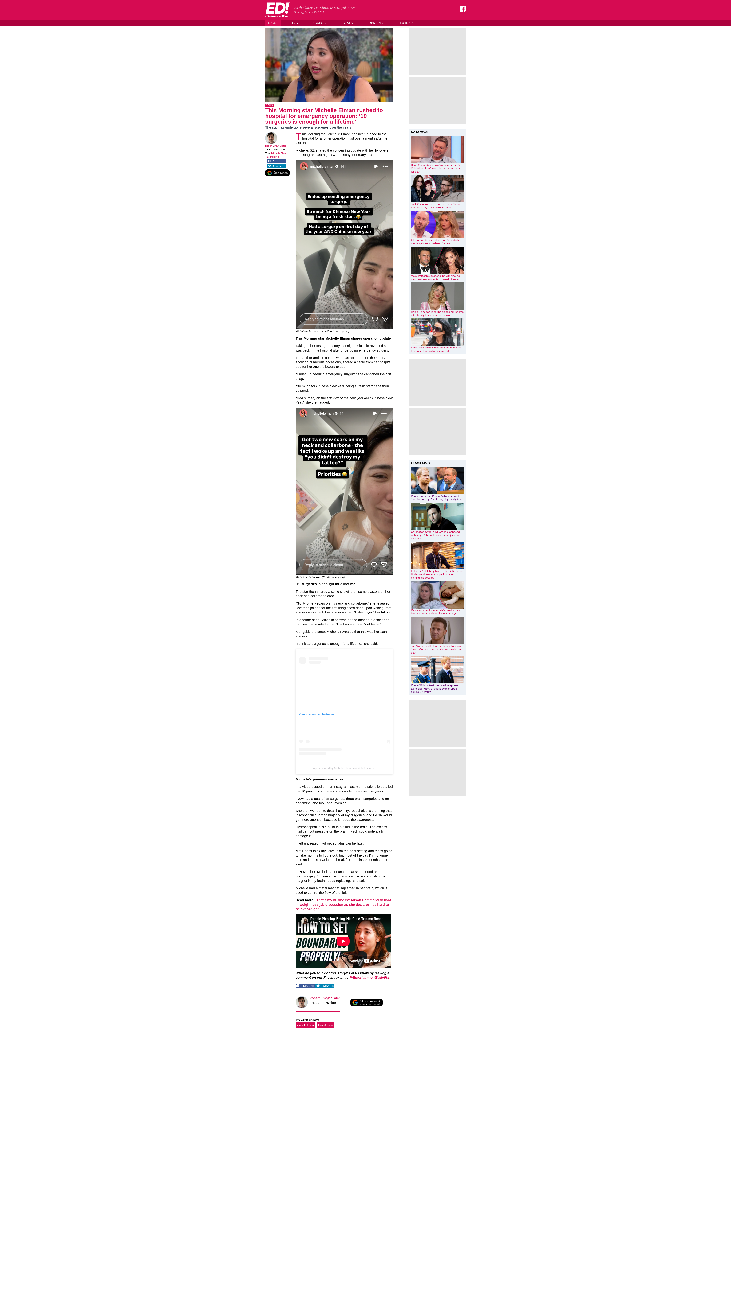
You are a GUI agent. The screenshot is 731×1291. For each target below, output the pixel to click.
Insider (406, 23)
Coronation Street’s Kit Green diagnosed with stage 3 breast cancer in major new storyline (435, 535)
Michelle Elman (279, 153)
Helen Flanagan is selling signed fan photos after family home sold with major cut (437, 313)
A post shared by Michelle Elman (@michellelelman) (344, 768)
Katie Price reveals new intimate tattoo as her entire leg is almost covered (436, 349)
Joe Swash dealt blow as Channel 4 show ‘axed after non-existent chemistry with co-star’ (436, 649)
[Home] (277, 10)
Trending (376, 23)
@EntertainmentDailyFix (369, 977)
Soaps (319, 23)
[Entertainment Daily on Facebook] (463, 8)
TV (295, 23)
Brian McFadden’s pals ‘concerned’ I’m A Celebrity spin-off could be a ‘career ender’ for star (436, 168)
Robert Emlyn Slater (275, 146)
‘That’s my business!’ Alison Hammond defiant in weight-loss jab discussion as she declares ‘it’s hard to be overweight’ (343, 904)
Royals (346, 23)
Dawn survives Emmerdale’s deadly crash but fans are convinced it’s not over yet (436, 612)
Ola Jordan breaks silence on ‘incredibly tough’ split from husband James (435, 242)
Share (277, 160)
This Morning (272, 157)
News (273, 23)
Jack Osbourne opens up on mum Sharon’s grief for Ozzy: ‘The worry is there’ (437, 206)
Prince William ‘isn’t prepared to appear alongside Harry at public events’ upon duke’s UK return (434, 688)
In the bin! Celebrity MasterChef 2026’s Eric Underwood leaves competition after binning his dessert (437, 574)
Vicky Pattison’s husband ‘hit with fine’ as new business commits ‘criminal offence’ (435, 277)
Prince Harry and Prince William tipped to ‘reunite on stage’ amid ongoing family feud (437, 497)
